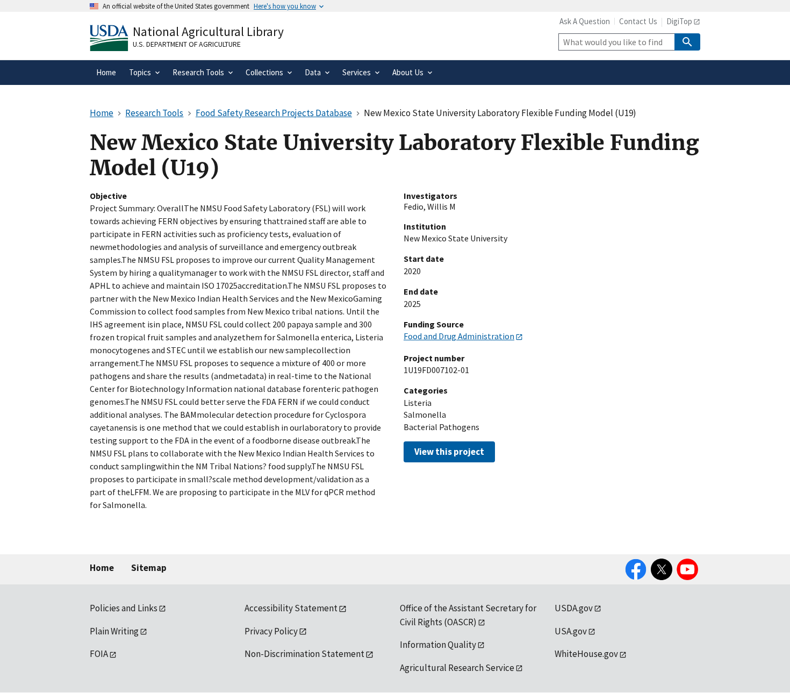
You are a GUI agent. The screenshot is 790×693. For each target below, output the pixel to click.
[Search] (687, 42)
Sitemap (149, 568)
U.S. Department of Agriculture (187, 44)
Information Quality (438, 645)
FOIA (99, 654)
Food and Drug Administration (459, 336)
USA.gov (571, 631)
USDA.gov (574, 608)
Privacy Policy (271, 631)
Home (102, 568)
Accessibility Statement (291, 608)
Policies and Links (123, 608)
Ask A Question (584, 21)
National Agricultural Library (208, 31)
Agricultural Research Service (457, 668)
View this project (449, 452)
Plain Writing (114, 631)
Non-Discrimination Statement (304, 654)
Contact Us (638, 21)
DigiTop (679, 21)
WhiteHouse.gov (586, 654)
